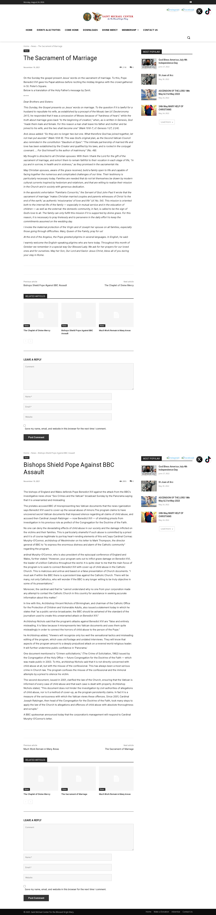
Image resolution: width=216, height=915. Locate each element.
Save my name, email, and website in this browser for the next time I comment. (65, 428)
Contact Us (187, 911)
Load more (166, 122)
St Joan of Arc (166, 75)
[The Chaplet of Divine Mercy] (41, 315)
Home (26, 46)
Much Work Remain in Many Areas (115, 330)
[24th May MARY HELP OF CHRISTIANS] (149, 110)
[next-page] (31, 341)
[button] (188, 37)
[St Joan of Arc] (149, 79)
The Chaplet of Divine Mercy (119, 285)
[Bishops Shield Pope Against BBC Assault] (78, 315)
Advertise (176, 911)
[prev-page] (26, 341)
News (33, 46)
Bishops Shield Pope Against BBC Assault (45, 285)
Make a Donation (161, 911)
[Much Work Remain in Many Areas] (116, 315)
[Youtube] (190, 2)
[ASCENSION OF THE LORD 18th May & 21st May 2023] (149, 94)
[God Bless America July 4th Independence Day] (149, 63)
